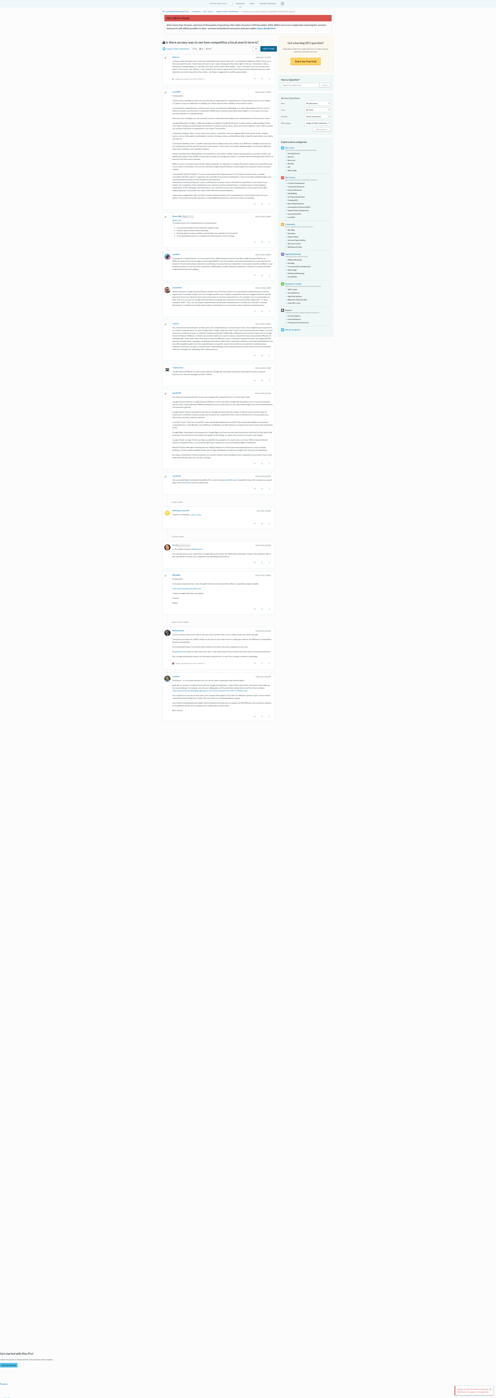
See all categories (292, 330)
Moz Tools (289, 148)
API (289, 167)
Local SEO (291, 217)
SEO (189, 483)
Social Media (292, 277)
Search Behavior (294, 293)
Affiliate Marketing (295, 260)
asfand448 (176, 92)
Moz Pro (291, 157)
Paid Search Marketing (296, 273)
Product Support (294, 316)
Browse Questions (290, 98)
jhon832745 (176, 393)
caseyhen (175, 676)
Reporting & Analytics (296, 204)
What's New (292, 171)
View (283, 103)
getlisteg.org (197, 549)
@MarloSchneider (183, 545)
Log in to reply (268, 49)
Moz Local (291, 160)
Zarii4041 (176, 254)
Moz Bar (291, 164)
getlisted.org (180, 651)
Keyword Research (295, 190)
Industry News (293, 237)
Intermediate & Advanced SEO (299, 207)
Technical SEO (293, 200)
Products (4, 1384)
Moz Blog (291, 230)
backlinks (229, 480)
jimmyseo (175, 57)
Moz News (291, 233)
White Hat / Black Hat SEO (297, 300)
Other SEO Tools (294, 303)
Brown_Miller (177, 216)
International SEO (294, 214)
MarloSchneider (178, 631)
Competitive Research (296, 187)
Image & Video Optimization (178, 49)
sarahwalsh (176, 476)
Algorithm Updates (295, 296)
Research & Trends (293, 284)
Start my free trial (305, 61)
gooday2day (177, 288)
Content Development (296, 183)
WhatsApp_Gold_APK (180, 511)
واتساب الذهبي (195, 514)
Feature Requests (294, 319)
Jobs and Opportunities (296, 240)
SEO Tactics (290, 177)
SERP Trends (292, 290)
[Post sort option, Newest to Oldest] (256, 48)
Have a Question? (290, 79)
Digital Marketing (293, 254)
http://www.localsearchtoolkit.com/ (186, 588)
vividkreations (177, 368)
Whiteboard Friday (295, 247)
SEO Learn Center (294, 244)
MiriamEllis (176, 575)
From (283, 110)
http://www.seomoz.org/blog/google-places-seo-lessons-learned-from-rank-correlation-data (210, 691)
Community (290, 224)
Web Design (292, 270)
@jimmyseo (189, 216)
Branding (291, 263)
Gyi (173, 545)
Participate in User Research (298, 323)
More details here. (266, 28)
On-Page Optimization (296, 197)
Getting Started (294, 154)
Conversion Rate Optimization (299, 267)
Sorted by (284, 117)
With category (286, 123)
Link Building (292, 193)
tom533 (175, 324)
